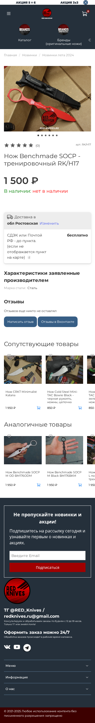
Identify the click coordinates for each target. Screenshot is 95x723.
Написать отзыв (20, 322)
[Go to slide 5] (53, 135)
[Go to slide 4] (49, 135)
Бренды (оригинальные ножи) (64, 42)
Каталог (24, 40)
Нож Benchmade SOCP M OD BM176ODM (23, 474)
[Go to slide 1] (38, 135)
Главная (10, 55)
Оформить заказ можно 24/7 (37, 632)
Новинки (29, 55)
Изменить (49, 223)
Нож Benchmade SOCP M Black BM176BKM (64, 474)
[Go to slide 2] (42, 135)
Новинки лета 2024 (58, 55)
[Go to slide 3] (45, 135)
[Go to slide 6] (57, 135)
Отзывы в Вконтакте (57, 322)
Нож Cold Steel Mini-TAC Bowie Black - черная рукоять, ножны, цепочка (62, 397)
